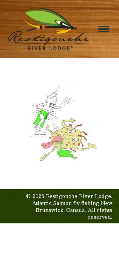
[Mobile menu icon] (103, 29)
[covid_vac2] (59, 122)
